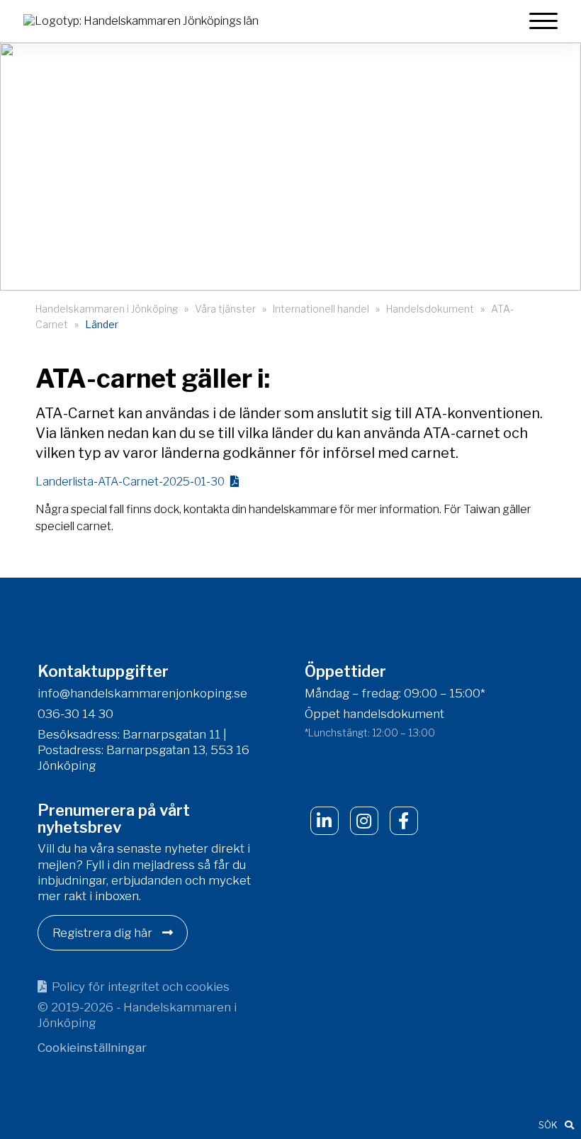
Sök (548, 1124)
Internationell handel (321, 309)
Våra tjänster (225, 309)
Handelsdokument (430, 309)
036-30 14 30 (75, 714)
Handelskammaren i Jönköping (106, 309)
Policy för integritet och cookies (141, 987)
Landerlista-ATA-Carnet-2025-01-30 (130, 481)
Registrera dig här (103, 933)
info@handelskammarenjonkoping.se (142, 693)
